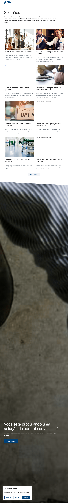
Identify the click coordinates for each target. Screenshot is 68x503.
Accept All (26, 497)
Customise (8, 497)
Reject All (17, 497)
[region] (17, 493)
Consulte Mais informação (11, 29)
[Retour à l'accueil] (7, 2)
